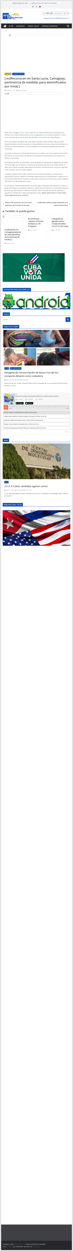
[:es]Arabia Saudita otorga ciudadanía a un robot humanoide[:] (53, 203)
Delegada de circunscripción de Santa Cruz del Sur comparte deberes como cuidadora (31, 374)
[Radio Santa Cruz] (5, 26)
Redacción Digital (21, 90)
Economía (7, 74)
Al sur (11, 26)
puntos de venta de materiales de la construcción (34, 137)
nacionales (20, 26)
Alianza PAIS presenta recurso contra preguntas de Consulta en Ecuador (18, 203)
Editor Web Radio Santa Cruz (24, 490)
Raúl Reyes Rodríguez (22, 380)
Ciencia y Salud (33, 26)
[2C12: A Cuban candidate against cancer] (36, 461)
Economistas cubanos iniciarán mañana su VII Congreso (36, 222)
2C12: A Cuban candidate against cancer (26, 486)
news (6, 482)
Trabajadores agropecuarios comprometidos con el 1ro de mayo (60, 222)
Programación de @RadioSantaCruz (56, 18)
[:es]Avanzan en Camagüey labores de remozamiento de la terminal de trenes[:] (13, 234)
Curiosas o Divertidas (50, 26)
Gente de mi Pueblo (16, 368)
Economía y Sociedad (18, 74)
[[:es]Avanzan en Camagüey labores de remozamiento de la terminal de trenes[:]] (13, 217)
